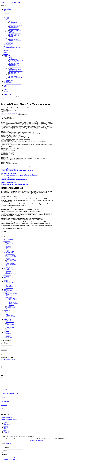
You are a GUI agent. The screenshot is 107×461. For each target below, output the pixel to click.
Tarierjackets (6, 310)
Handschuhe (9, 286)
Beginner (8, 19)
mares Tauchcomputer (8, 178)
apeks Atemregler (10, 269)
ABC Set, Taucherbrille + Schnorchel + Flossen (10, 244)
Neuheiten (6, 289)
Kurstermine (9, 43)
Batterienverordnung (8, 433)
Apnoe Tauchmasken (10, 258)
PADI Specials (13, 36)
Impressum (6, 422)
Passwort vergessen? (9, 457)
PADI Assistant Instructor (15, 40)
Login (4, 10)
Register (8, 443)
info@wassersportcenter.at (36, 440)
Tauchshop (6, 17)
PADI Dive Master (13, 39)
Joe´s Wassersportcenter (11, 2)
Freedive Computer (11, 260)
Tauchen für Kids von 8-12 (16, 23)
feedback (1, 19)
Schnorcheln (9, 42)
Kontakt (5, 50)
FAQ (10, 21)
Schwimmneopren (11, 306)
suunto (24, 107)
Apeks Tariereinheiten (10, 312)
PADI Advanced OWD (15, 33)
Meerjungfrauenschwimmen (13, 47)
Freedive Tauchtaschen (10, 262)
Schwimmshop (7, 44)
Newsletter (6, 8)
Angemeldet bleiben (8, 453)
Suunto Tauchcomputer (8, 182)
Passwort (4, 450)
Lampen (5, 281)
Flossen (8, 247)
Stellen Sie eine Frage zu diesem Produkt (11, 113)
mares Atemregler (11, 273)
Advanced (9, 31)
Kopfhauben (9, 288)
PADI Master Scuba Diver (15, 34)
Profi (7, 38)
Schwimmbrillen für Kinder (13, 304)
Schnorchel (9, 248)
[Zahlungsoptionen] (5, 354)
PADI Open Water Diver (15, 30)
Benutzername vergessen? (10, 459)
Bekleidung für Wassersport (7, 275)
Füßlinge (8, 285)
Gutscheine (6, 277)
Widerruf (3, 397)
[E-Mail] (29, 107)
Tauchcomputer (7, 94)
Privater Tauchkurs (14, 26)
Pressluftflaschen (7, 290)
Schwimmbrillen (10, 298)
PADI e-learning (13, 27)
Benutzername (5, 447)
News (4, 430)
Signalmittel (9, 337)
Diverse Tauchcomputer (9, 173)
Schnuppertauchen (14, 22)
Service (5, 49)
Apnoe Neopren (10, 255)
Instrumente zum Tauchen (7, 279)
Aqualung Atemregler (9, 271)
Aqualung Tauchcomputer (9, 169)
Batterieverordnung (6, 408)
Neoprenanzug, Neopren (9, 282)
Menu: (2, 13)
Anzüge (8, 284)
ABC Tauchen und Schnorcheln (8, 240)
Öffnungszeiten (7, 9)
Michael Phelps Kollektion (10, 296)
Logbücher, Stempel (9, 334)
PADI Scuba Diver (14, 29)
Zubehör (5, 332)
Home (5, 15)
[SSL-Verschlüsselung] (4, 384)
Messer (8, 336)
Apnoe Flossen (10, 254)
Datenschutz (4, 405)
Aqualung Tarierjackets (9, 315)
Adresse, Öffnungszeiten (7, 389)
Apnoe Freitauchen (8, 252)
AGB (4, 423)
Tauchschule (6, 18)
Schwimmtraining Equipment (10, 308)
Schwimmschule (7, 46)
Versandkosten (7, 424)
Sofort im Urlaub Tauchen (15, 25)
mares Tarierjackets (11, 316)
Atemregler (6, 268)
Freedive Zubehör (11, 264)
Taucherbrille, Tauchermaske (10, 250)
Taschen (5, 318)
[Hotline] (4, 373)
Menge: (3, 114)
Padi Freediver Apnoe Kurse (10, 266)
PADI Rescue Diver (14, 35)
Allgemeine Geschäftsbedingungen (9, 393)
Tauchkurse (6, 331)
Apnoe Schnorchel (11, 256)
